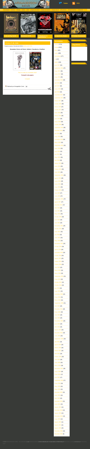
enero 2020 (57, 395)
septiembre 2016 (59, 68)
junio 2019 (57, 219)
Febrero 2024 (58, 190)
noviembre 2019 (59, 252)
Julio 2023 (57, 267)
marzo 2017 (58, 74)
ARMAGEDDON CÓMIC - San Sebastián (16, 441)
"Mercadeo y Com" (69, 441)
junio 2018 (57, 118)
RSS (78, 3)
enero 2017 (57, 231)
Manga (18, 10)
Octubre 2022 (58, 282)
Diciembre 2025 (59, 431)
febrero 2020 (58, 347)
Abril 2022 (57, 353)
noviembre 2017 (59, 94)
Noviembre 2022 (59, 225)
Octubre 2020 (58, 216)
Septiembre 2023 (59, 175)
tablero (56, 62)
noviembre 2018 (59, 139)
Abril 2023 (57, 306)
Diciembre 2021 (59, 309)
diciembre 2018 (58, 401)
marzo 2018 (58, 121)
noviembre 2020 (59, 294)
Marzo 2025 (58, 365)
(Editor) (36, 441)
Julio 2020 (57, 193)
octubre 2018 (58, 124)
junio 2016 (57, 151)
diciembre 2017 (58, 205)
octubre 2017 (58, 109)
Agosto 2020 (58, 422)
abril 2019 (57, 160)
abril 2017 (57, 86)
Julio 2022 (57, 222)
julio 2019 (57, 288)
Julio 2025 (57, 359)
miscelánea (57, 56)
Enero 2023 (57, 279)
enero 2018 (57, 148)
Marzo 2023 (58, 142)
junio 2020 (57, 324)
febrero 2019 (58, 163)
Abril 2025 (57, 398)
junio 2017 (57, 65)
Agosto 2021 (58, 425)
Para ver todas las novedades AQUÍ (27, 72)
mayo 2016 (57, 77)
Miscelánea (63, 10)
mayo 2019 (57, 187)
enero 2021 (57, 404)
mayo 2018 (57, 136)
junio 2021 (57, 377)
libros (56, 50)
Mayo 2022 (57, 213)
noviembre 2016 (59, 80)
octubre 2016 (58, 103)
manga (56, 47)
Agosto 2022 (58, 329)
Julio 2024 (57, 315)
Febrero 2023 (58, 169)
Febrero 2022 (58, 261)
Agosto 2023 (58, 258)
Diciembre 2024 (59, 434)
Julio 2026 (57, 318)
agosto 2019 (58, 344)
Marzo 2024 (58, 300)
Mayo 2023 (57, 157)
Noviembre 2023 (59, 243)
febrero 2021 (58, 350)
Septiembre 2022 (59, 145)
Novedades (6, 10)
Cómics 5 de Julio (11, 43)
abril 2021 (57, 341)
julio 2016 (57, 133)
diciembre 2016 (58, 130)
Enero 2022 (57, 374)
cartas (56, 53)
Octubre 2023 (58, 285)
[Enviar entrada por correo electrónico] (26, 86)
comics (25, 46)
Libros (23, 10)
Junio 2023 (57, 172)
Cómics (13, 10)
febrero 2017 (58, 100)
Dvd (28, 10)
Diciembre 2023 (59, 416)
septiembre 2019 (59, 380)
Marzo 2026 (58, 273)
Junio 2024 (57, 196)
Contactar (80, 10)
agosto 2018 (58, 249)
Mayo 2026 (57, 389)
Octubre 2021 (58, 228)
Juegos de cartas (35, 10)
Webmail (32, 441)
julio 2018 (29, 46)
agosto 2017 (58, 202)
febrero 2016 (58, 106)
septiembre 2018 (59, 127)
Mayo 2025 (57, 386)
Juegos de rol (55, 10)
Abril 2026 (57, 327)
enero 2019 (57, 166)
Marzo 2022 (58, 270)
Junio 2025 (57, 335)
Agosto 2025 (58, 413)
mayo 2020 (57, 419)
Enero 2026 (57, 383)
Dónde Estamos (72, 10)
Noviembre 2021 (59, 368)
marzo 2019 (58, 181)
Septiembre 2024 (59, 276)
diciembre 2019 (58, 410)
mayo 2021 (57, 291)
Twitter (65, 3)
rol (55, 59)
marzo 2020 (58, 371)
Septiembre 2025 (59, 338)
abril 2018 (57, 92)
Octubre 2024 (58, 246)
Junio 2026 (57, 362)
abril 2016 (57, 83)
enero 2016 (57, 112)
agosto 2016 (58, 178)
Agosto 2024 (58, 407)
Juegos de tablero (45, 10)
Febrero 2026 (58, 264)
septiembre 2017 (59, 97)
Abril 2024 (57, 208)
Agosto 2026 (58, 428)
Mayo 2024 (57, 240)
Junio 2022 (57, 237)
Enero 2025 (57, 312)
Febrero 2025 (58, 356)
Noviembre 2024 (59, 321)
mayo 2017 (57, 71)
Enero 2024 (57, 297)
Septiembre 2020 (59, 303)
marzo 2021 (58, 184)
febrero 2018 (58, 115)
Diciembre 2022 (59, 332)
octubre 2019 (58, 255)
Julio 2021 (57, 211)
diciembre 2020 (58, 392)
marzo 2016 (58, 89)
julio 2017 (57, 154)
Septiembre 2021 (59, 199)
